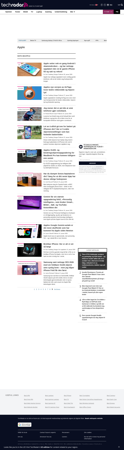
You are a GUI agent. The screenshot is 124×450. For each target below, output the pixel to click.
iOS (19, 65)
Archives (57, 289)
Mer (72, 12)
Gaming (48, 12)
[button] (120, 5)
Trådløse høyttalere (25, 175)
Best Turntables (85, 395)
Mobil (25, 12)
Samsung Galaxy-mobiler (26, 263)
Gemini (20, 198)
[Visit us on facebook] (102, 5)
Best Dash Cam (112, 399)
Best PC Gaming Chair (52, 407)
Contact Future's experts (48, 432)
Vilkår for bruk (22, 432)
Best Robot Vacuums (113, 407)
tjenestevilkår (99, 166)
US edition (45, 447)
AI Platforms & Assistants (26, 226)
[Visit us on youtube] (108, 5)
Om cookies (88, 432)
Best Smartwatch (69, 407)
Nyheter (8, 12)
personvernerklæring (97, 168)
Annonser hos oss (45, 437)
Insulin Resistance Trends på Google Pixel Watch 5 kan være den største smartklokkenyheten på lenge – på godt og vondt (93, 276)
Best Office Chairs (85, 407)
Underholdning (61, 12)
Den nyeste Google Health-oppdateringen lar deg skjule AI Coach (93, 318)
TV (32, 12)
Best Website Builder (31, 407)
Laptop (39, 12)
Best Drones (111, 403)
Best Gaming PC (50, 403)
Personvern (65, 432)
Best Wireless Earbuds (87, 403)
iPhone (20, 88)
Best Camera (111, 395)
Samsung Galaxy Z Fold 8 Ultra (52, 40)
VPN (97, 40)
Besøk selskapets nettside (93, 418)
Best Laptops (49, 395)
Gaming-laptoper (73, 40)
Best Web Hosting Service (32, 403)
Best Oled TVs (68, 403)
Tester (17, 12)
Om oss (20, 437)
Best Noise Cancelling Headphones (91, 399)
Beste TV (33, 40)
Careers (64, 437)
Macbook (21, 151)
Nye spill (87, 40)
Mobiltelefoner (23, 109)
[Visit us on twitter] (105, 5)
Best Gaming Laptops (52, 399)
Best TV (66, 399)
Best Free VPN (28, 399)
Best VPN (27, 395)
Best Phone (67, 395)
